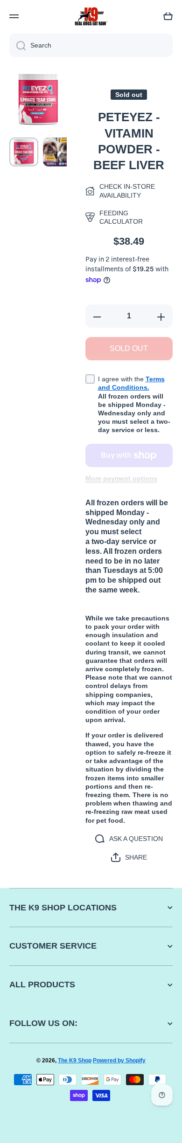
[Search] (17, 45)
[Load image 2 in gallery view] (57, 152)
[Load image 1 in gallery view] (23, 152)
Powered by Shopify (119, 1060)
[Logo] (91, 16)
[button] (168, 16)
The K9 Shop (74, 1060)
